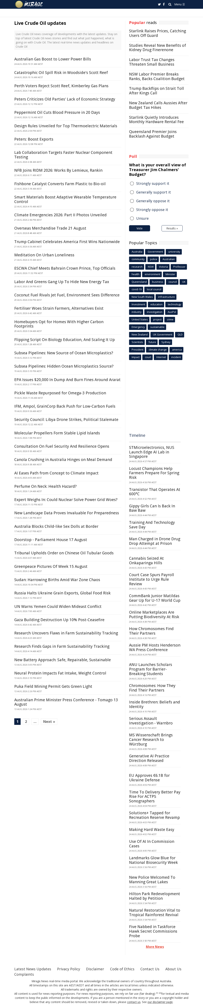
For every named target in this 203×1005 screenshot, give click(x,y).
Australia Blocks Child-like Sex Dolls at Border (56, 526)
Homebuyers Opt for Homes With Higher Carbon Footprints (58, 324)
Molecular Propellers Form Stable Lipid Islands (57, 433)
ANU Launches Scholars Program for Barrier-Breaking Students (150, 669)
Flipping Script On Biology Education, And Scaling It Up (64, 339)
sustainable (157, 327)
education (156, 304)
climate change (158, 349)
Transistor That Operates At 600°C (154, 492)
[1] (157, 993)
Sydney (165, 342)
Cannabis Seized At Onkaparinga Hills (146, 560)
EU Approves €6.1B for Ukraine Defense (149, 778)
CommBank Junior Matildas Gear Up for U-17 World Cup (154, 598)
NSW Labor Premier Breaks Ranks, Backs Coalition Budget (157, 76)
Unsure (142, 218)
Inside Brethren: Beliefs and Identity (154, 704)
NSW (151, 266)
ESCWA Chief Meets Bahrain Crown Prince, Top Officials (64, 268)
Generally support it (153, 192)
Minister (170, 274)
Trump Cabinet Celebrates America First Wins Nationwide (67, 241)
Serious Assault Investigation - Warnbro (151, 721)
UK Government (162, 334)
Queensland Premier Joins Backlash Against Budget (153, 134)
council (173, 282)
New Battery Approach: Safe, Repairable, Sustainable (62, 659)
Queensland (139, 282)
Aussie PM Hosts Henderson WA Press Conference (154, 647)
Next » (49, 721)
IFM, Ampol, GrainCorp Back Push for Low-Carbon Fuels (64, 406)
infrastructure (166, 297)
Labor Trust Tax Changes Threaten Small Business (151, 62)
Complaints (24, 974)
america (177, 349)
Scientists (137, 342)
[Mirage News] (30, 4)
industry (137, 312)
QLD (180, 334)
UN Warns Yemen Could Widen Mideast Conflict (58, 606)
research (137, 266)
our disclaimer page (160, 1002)
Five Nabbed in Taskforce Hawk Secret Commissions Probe (153, 931)
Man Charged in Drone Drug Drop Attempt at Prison (154, 541)
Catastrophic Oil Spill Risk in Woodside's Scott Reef (61, 72)
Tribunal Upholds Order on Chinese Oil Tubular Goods (64, 553)
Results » (172, 228)
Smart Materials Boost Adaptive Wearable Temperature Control (65, 199)
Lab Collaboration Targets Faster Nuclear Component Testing (63, 155)
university (174, 251)
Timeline (137, 435)
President (137, 349)
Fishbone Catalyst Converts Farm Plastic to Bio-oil (60, 183)
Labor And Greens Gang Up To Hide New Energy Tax (61, 281)
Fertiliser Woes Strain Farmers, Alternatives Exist (58, 308)
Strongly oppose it (152, 209)
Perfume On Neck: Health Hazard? (45, 486)
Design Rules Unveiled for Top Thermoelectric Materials (65, 125)
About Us (173, 969)
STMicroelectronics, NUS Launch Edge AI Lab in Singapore (151, 452)
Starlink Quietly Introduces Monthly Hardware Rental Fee (156, 120)
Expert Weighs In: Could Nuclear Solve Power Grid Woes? (65, 499)
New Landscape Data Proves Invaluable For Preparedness (66, 512)
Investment (138, 304)
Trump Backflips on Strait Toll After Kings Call (156, 91)
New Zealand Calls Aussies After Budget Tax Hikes (158, 105)
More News (155, 947)
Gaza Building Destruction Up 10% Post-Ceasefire (59, 619)
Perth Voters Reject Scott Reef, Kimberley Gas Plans (61, 85)
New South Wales (142, 297)
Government (155, 251)
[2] (160, 993)
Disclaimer (95, 969)
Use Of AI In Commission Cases (151, 844)
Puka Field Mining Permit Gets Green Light (53, 686)
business (157, 282)
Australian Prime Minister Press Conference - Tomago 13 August (66, 702)
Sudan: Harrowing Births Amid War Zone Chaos (57, 579)
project (157, 319)
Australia (137, 251)
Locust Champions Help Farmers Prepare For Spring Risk (154, 473)
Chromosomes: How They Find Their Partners (152, 688)
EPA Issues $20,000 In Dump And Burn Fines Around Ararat (67, 379)
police (153, 259)
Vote (140, 228)
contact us (134, 1002)
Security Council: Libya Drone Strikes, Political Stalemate (66, 419)
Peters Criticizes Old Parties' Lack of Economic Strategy (64, 99)
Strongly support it (152, 183)
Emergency (138, 327)
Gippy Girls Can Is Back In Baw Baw (152, 508)
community (138, 259)
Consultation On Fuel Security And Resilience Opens (61, 446)
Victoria (163, 266)
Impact (136, 357)
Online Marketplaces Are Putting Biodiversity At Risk (154, 614)
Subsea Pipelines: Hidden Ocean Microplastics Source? (63, 366)
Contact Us (149, 969)
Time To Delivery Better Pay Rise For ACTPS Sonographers (154, 796)
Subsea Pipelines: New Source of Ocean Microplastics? (63, 352)
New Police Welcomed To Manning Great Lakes (152, 879)
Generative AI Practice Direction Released (149, 758)
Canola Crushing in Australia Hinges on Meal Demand (63, 459)
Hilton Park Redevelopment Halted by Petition (154, 896)
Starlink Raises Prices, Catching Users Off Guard (157, 33)
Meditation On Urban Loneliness (44, 255)
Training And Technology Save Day (152, 525)
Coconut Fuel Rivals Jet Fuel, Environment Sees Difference (67, 295)
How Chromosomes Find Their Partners (151, 631)
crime (170, 319)
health (135, 274)
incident (176, 357)
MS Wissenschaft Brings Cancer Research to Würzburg (151, 739)
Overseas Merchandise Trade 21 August (50, 228)
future (152, 342)
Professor (179, 266)
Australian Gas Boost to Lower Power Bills (52, 59)
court (148, 357)
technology (174, 304)
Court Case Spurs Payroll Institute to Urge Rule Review (151, 579)
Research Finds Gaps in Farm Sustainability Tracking (61, 646)
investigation (154, 312)
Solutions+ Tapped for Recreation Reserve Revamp (154, 815)
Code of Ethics (122, 969)
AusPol (172, 312)
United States (140, 319)
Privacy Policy (68, 969)
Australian (169, 259)
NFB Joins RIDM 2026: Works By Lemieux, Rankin (58, 170)
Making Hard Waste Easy (151, 829)
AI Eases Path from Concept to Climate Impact (56, 473)
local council (154, 289)
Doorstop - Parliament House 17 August (50, 539)
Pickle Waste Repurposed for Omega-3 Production (60, 393)
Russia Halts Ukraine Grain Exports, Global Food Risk (62, 593)
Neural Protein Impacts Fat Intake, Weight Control (60, 673)
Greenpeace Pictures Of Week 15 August (50, 566)
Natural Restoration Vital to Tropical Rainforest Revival (154, 912)
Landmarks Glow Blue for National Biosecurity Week (153, 860)
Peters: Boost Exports (33, 139)
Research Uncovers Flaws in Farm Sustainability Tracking (66, 633)
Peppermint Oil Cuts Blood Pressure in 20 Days (57, 112)
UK (184, 282)
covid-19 (137, 289)
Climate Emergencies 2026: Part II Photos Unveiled (60, 214)
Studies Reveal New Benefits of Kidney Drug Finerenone (157, 48)
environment (152, 274)
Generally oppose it (153, 200)
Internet (161, 357)
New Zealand (140, 334)
